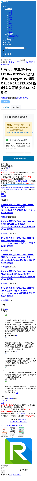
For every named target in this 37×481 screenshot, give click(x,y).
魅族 (10, 27)
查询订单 (8, 42)
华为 (10, 15)
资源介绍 (6, 107)
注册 (10, 475)
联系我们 (8, 44)
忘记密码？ (17, 475)
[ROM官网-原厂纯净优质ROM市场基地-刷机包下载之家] (6, 3)
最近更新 (8, 40)
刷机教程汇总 (14, 36)
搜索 (22, 60)
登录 (6, 309)
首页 (6, 6)
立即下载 (5, 101)
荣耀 (10, 17)
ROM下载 (8, 9)
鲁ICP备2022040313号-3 (18, 422)
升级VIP (10, 168)
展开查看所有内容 (18, 158)
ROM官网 (4, 98)
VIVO (11, 23)
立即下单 (4, 170)
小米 (10, 11)
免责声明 (16, 107)
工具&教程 (9, 34)
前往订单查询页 (21, 181)
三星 (10, 30)
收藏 (2, 403)
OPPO (11, 19)
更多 (10, 32)
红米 (10, 13)
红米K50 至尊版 (22, 98)
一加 (10, 25)
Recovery (12, 38)
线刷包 (3, 196)
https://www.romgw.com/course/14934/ (20, 132)
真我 (10, 21)
